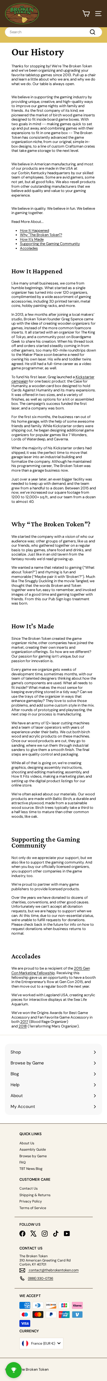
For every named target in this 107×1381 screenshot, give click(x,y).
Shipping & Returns (35, 1195)
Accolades (29, 248)
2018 (23, 1026)
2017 (24, 1021)
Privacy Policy (30, 1201)
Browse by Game (33, 1156)
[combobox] (53, 32)
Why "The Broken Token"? (41, 234)
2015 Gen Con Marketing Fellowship (50, 970)
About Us (26, 1143)
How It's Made (32, 239)
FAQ (22, 1162)
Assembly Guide (32, 1149)
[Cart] (86, 13)
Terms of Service (32, 1208)
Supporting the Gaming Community (50, 243)
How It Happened (34, 230)
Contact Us (28, 1188)
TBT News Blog (31, 1168)
